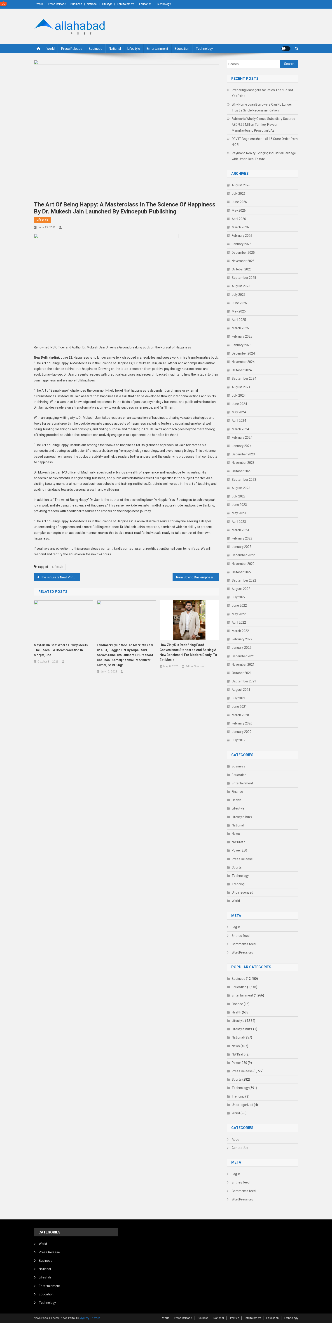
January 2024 (241, 446)
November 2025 (243, 261)
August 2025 (241, 286)
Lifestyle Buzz (242, 817)
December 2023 (243, 454)
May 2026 (239, 210)
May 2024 (239, 412)
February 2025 (242, 336)
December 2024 (243, 353)
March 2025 (240, 328)
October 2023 (242, 471)
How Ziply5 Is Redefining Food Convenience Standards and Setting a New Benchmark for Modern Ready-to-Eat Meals (189, 652)
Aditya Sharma (194, 666)
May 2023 (239, 513)
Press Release (57, 4)
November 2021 (243, 664)
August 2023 (241, 488)
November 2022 (243, 564)
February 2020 (242, 723)
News (236, 833)
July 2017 (238, 740)
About (236, 1139)
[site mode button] (285, 48)
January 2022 (241, 647)
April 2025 (239, 320)
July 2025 (238, 294)
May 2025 (239, 311)
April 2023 (239, 521)
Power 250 (239, 850)
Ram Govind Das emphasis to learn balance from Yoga (197, 577)
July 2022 (238, 597)
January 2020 (241, 732)
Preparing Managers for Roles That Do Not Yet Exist (262, 93)
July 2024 (238, 395)
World (40, 4)
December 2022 (243, 555)
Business (76, 4)
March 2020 (240, 715)
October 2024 (242, 370)
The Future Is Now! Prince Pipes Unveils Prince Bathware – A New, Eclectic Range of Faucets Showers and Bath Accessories (60, 577)
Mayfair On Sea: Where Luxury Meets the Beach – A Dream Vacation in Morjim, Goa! (61, 650)
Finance (237, 791)
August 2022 (241, 589)
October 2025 (242, 269)
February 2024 (242, 437)
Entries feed (241, 935)
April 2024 (239, 420)
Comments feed (244, 944)
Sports (237, 867)
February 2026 (242, 235)
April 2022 (239, 622)
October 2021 (242, 673)
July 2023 (238, 496)
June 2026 (239, 202)
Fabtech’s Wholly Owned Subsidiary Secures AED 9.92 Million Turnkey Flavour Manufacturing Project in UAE (263, 124)
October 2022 (242, 572)
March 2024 (240, 429)
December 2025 (243, 252)
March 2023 (240, 530)
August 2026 (241, 185)
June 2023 (239, 504)
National (92, 4)
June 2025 (239, 303)
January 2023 (241, 547)
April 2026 (239, 219)
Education (145, 4)
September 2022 (244, 580)
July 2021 (238, 698)
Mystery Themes (89, 1318)
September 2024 (244, 378)
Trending (238, 884)
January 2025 (241, 345)
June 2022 (239, 605)
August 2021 (241, 689)
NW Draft (238, 842)
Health (236, 800)
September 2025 (244, 277)
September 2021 (244, 681)
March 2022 (240, 631)
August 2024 (241, 387)
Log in (236, 927)
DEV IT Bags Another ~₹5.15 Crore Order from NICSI (265, 142)
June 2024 (239, 404)
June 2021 (239, 706)
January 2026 (241, 244)
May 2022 (239, 614)
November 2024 (243, 362)
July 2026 (238, 193)
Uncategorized (242, 892)
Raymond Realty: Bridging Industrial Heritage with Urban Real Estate (264, 156)
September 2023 (244, 479)
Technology (163, 4)
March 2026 (240, 227)
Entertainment (125, 4)
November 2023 (243, 462)
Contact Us (240, 1148)
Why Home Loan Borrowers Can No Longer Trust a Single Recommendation (262, 107)
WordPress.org (242, 952)
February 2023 (242, 538)
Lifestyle (107, 4)
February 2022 (242, 639)
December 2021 (243, 656)
